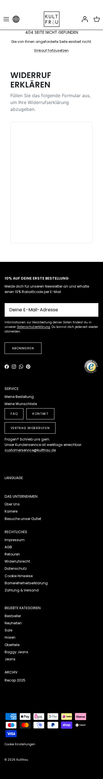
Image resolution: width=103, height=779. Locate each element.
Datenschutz (16, 568)
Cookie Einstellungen (20, 744)
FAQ (14, 413)
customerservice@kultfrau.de (30, 450)
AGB (8, 547)
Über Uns (12, 504)
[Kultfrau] (52, 19)
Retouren (12, 554)
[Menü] (6, 19)
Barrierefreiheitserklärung (26, 583)
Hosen (10, 637)
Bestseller (13, 615)
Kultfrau (22, 760)
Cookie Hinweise (19, 575)
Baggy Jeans (16, 652)
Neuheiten (13, 623)
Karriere (11, 511)
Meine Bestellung (19, 396)
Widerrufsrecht (17, 561)
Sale (8, 630)
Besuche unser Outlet (23, 518)
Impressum (15, 539)
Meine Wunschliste (21, 403)
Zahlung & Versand (22, 590)
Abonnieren (23, 348)
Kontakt (40, 413)
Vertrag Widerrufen (30, 428)
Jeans (10, 659)
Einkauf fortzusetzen (51, 50)
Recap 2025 (15, 680)
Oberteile (12, 644)
